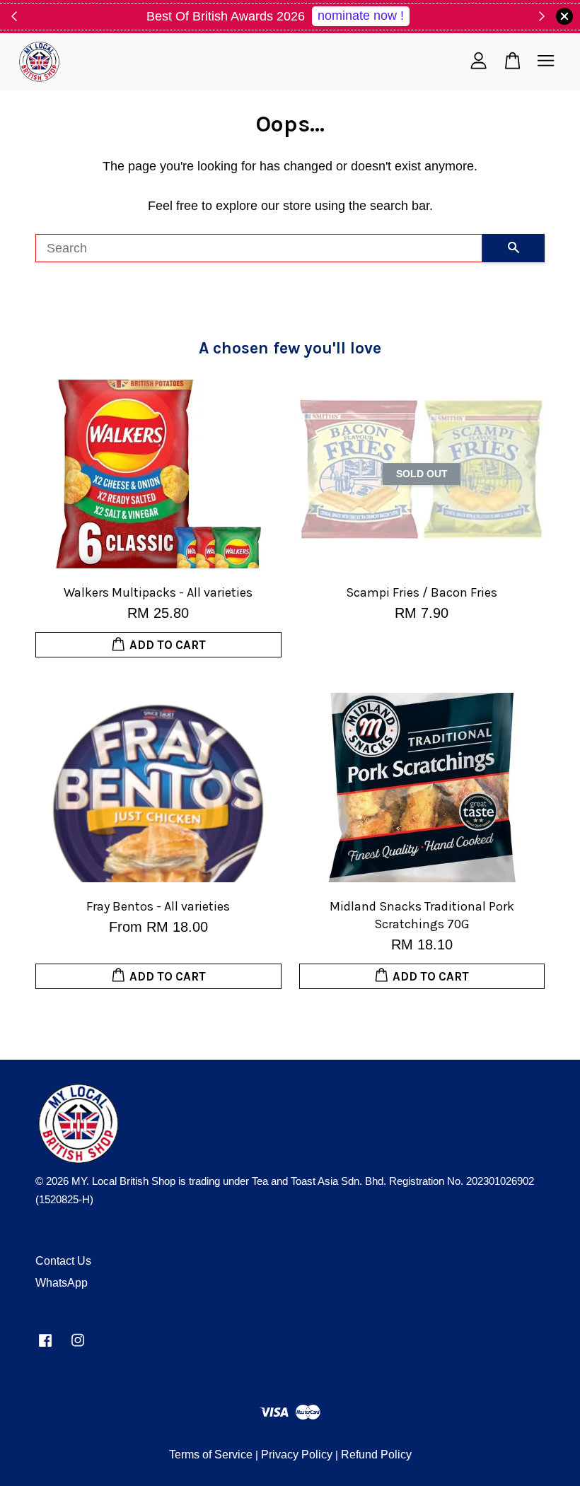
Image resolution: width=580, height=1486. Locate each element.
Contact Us (63, 1261)
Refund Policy (376, 1455)
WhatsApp (61, 1283)
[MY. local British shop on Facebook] (45, 1346)
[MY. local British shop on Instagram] (78, 1346)
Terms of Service (211, 1455)
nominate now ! (361, 15)
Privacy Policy (296, 1455)
